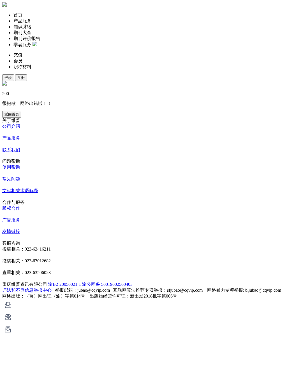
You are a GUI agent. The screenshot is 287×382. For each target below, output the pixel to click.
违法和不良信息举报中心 (27, 290)
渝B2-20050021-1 (64, 284)
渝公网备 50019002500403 (107, 284)
